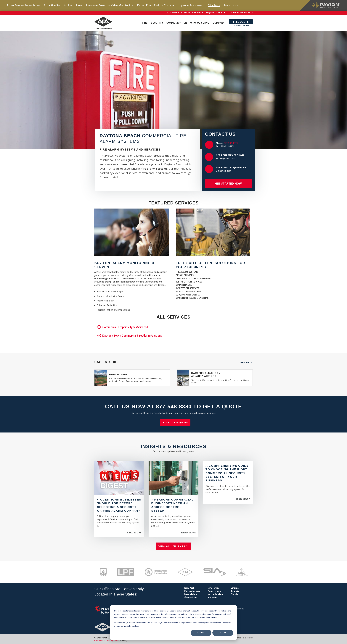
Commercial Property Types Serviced (125, 327)
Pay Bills (197, 13)
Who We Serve (199, 23)
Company (219, 23)
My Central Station (178, 13)
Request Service (216, 13)
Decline (223, 633)
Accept (201, 633)
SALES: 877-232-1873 (242, 13)
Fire (145, 23)
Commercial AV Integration (106, 640)
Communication (176, 23)
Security (157, 23)
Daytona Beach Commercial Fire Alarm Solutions (132, 335)
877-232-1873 (231, 143)
